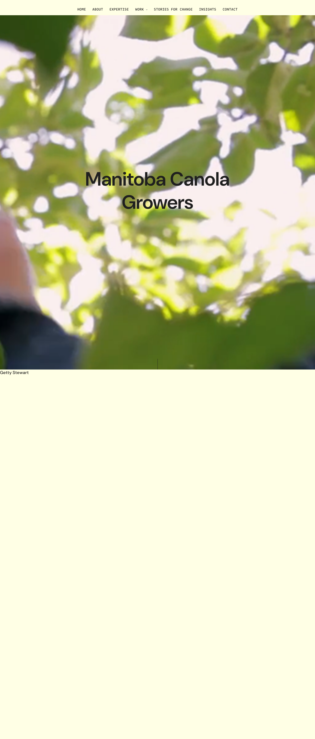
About (97, 9)
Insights (207, 9)
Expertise (119, 9)
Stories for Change (173, 9)
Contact (230, 9)
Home (81, 9)
